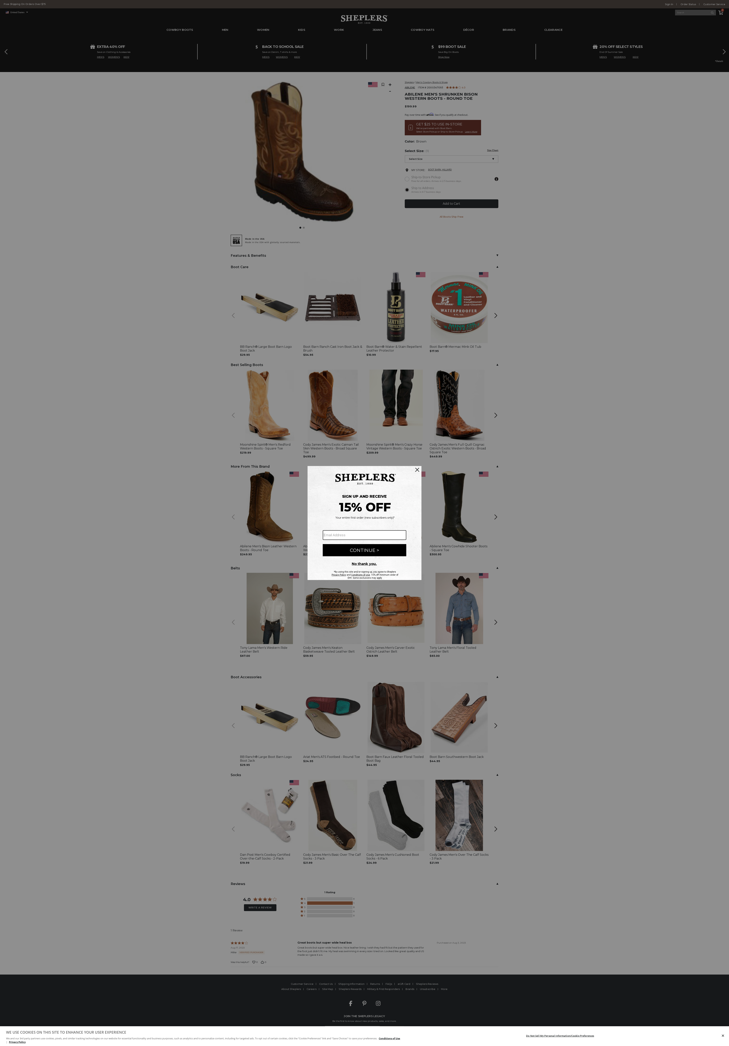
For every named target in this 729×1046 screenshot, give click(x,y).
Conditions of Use (389, 1038)
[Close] (723, 1036)
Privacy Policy (17, 1042)
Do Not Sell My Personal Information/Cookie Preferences (560, 1035)
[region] (364, 1036)
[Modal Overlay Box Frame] (364, 523)
